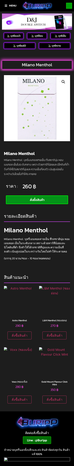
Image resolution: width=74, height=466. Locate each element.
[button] (63, 81)
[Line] (69, 6)
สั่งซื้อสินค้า (19, 335)
